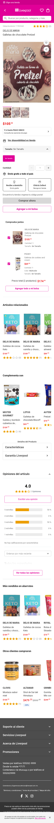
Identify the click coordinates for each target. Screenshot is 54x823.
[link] (11, 334)
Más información (40, 818)
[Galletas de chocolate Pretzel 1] (7, 112)
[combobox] (27, 553)
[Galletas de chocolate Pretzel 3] (24, 112)
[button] (40, 26)
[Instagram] (31, 796)
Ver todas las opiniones (27, 572)
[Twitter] (26, 796)
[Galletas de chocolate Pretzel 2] (16, 112)
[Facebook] (22, 796)
